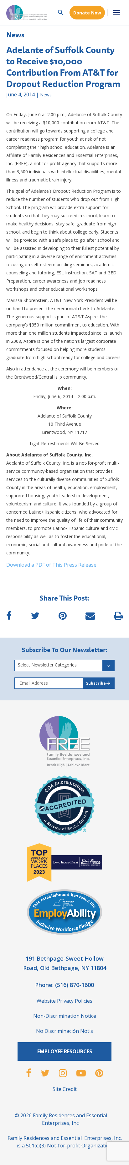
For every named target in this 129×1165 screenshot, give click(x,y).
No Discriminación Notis (64, 1030)
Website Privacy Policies (64, 1000)
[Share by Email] (90, 618)
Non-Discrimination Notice (64, 1015)
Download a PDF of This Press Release (51, 564)
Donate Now (87, 13)
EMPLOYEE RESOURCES (64, 1051)
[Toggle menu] (116, 12)
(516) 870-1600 (74, 985)
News (15, 35)
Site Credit (65, 1089)
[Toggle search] (60, 12)
